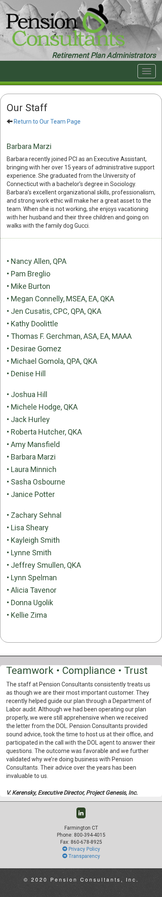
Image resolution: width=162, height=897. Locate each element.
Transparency (83, 856)
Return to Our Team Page (47, 121)
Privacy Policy (83, 849)
